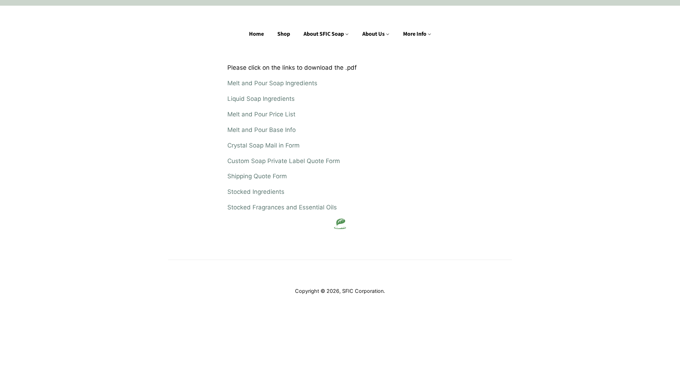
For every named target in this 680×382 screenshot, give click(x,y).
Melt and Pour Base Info (261, 129)
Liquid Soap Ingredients (261, 98)
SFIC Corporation (363, 291)
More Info (415, 34)
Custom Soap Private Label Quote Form (283, 160)
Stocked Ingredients (255, 191)
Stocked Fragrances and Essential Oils (283, 207)
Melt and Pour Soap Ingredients (272, 83)
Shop (283, 34)
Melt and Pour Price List (261, 114)
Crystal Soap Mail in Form (263, 145)
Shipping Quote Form (257, 176)
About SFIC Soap (324, 34)
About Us (374, 34)
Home (256, 34)
